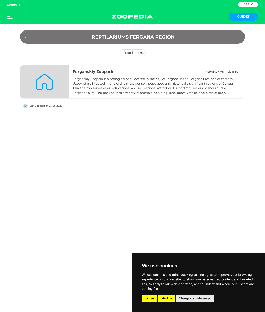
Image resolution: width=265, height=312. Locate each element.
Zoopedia (13, 4)
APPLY (248, 4)
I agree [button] (149, 298)
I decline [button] (166, 298)
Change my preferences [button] (195, 298)
